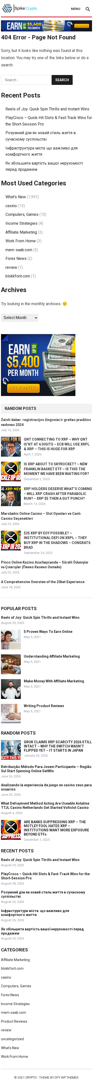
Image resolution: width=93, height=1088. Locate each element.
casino (11, 205)
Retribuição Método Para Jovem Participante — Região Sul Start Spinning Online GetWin (46, 769)
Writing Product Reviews (44, 706)
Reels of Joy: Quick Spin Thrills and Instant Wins (47, 109)
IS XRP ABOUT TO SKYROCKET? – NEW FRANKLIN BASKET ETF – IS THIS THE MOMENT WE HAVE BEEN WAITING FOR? (56, 468)
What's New (15, 197)
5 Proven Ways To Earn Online (48, 632)
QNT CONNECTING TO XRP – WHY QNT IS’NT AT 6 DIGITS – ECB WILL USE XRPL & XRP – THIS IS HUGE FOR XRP (57, 444)
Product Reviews (14, 1021)
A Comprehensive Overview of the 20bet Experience (43, 582)
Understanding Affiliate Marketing (52, 656)
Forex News (16, 258)
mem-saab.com (18, 249)
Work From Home (20, 241)
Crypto (31, 1077)
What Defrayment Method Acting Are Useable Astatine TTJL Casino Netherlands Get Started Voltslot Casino (45, 805)
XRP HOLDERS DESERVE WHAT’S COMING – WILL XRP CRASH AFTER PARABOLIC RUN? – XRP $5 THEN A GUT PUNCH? (58, 493)
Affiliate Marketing (21, 232)
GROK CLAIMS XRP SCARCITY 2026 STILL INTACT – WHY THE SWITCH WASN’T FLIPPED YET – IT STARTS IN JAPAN (58, 746)
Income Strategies (21, 223)
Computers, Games (21, 214)
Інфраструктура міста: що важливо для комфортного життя (35, 913)
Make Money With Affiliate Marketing (54, 681)
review (11, 267)
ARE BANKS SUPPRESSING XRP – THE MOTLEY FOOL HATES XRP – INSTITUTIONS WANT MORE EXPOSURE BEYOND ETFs (56, 828)
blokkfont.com (17, 276)
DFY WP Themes (67, 1077)
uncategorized (12, 1039)
